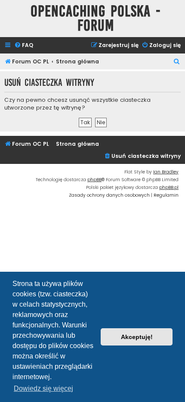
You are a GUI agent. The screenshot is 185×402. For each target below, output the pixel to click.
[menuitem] (23, 45)
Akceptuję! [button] (137, 336)
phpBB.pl (169, 187)
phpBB (94, 179)
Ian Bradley (166, 172)
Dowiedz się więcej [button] (43, 388)
